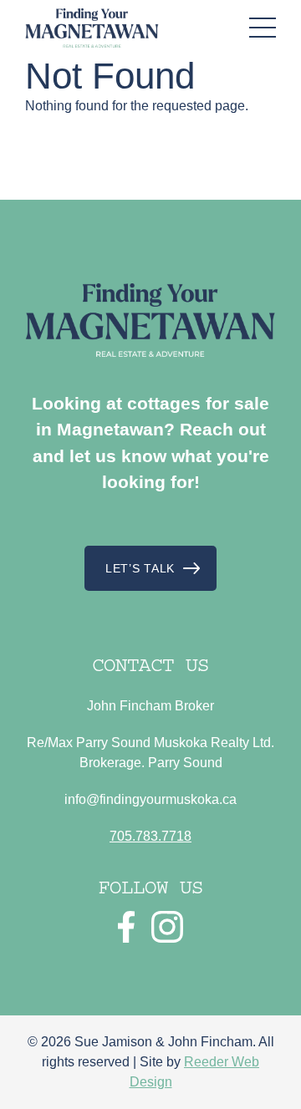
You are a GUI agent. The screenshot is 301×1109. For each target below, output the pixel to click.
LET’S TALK (140, 568)
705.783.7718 (150, 836)
